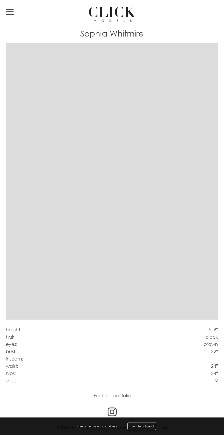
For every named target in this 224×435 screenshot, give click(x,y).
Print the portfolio (112, 395)
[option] (112, 181)
